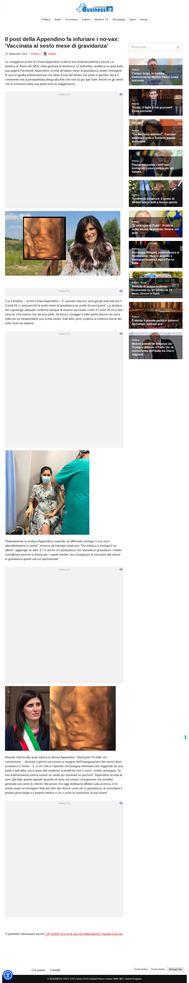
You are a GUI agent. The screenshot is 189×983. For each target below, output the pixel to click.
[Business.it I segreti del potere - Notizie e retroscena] (94, 7)
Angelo (52, 53)
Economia (71, 19)
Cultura (86, 19)
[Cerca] (178, 47)
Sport (133, 19)
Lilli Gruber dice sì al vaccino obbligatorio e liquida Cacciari (84, 934)
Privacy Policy (158, 969)
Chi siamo (38, 970)
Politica (46, 19)
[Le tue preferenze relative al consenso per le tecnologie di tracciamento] (185, 737)
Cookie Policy (140, 969)
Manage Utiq (175, 969)
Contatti (55, 970)
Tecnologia (119, 19)
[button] (8, 975)
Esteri (58, 19)
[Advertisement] (64, 924)
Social (143, 19)
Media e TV (101, 19)
